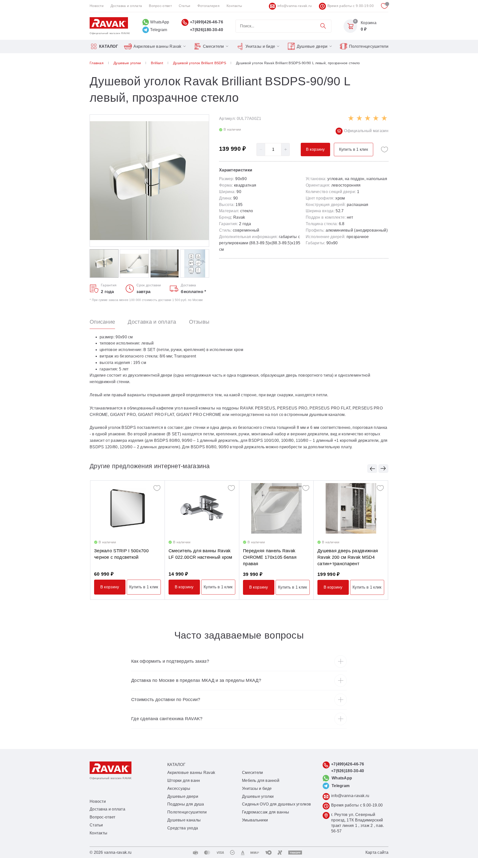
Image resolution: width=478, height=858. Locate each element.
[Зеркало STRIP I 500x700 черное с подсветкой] (127, 508)
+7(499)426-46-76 (206, 22)
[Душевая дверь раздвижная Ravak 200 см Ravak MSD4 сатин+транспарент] (351, 508)
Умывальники (255, 820)
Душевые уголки (258, 796)
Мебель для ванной (260, 780)
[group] (149, 180)
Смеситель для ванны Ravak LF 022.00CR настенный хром (200, 554)
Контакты (234, 6)
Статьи (184, 6)
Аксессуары (178, 788)
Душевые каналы (184, 820)
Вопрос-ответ (160, 6)
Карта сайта (376, 852)
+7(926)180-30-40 (206, 30)
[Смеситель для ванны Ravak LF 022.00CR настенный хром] (202, 508)
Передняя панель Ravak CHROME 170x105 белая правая (270, 557)
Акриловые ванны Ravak (157, 46)
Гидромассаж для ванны (265, 812)
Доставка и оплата (126, 6)
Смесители (213, 46)
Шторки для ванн (183, 780)
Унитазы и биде (260, 46)
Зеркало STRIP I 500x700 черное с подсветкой (121, 554)
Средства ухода (182, 828)
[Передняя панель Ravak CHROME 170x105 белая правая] (276, 508)
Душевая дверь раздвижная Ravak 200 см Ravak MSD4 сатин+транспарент (347, 557)
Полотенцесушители (368, 46)
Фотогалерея (208, 6)
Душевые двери (312, 46)
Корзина (368, 23)
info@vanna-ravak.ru (294, 6)
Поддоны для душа (185, 804)
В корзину (109, 587)
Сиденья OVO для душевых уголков (276, 804)
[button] (372, 468)
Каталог (108, 46)
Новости (97, 6)
